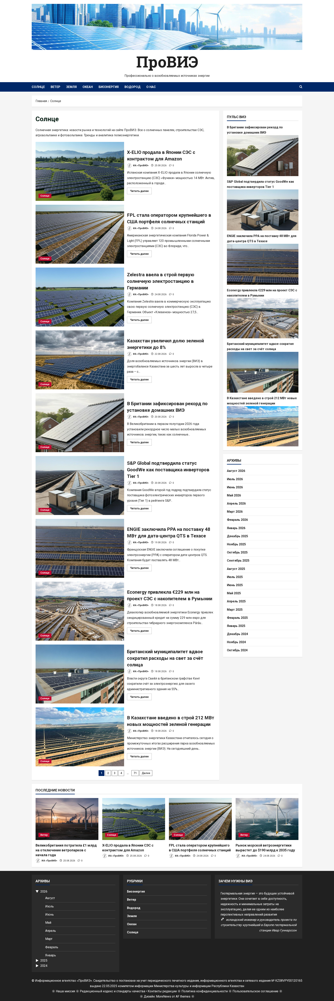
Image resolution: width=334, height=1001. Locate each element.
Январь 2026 (236, 528)
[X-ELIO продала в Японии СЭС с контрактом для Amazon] (133, 819)
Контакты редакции (162, 991)
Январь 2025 (236, 626)
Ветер (55, 87)
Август (50, 898)
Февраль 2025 (237, 617)
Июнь (49, 914)
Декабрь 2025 (237, 536)
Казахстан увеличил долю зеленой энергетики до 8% (80, 359)
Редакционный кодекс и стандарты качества (112, 991)
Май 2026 (234, 495)
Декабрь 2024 (237, 634)
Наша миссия (65, 991)
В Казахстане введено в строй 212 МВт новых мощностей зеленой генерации (80, 736)
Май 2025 (234, 593)
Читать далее (141, 191)
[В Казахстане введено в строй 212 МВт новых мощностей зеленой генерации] (262, 426)
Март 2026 (235, 511)
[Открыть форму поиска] (300, 87)
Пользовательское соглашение (255, 991)
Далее (146, 773)
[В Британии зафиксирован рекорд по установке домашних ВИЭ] (262, 155)
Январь (50, 955)
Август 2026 (236, 471)
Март (48, 939)
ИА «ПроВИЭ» (140, 165)
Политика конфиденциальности (204, 991)
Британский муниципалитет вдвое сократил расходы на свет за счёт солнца (80, 674)
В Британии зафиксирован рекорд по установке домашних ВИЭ (80, 422)
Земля (71, 87)
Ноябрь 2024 (236, 642)
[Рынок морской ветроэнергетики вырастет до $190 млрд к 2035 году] (267, 819)
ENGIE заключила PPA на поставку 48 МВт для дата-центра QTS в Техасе (80, 548)
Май (48, 922)
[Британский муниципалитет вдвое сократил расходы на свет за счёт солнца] (262, 372)
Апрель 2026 (236, 503)
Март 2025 (235, 609)
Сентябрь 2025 (238, 560)
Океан (88, 87)
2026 (43, 891)
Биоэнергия (109, 87)
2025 (43, 960)
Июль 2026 (235, 479)
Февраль (51, 947)
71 (135, 773)
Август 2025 (236, 568)
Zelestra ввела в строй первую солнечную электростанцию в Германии (80, 297)
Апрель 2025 (236, 601)
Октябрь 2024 (237, 650)
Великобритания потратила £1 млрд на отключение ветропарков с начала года (66, 850)
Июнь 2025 (235, 585)
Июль (49, 906)
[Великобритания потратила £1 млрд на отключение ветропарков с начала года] (67, 819)
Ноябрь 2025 (236, 544)
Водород (132, 87)
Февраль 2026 (237, 520)
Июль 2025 (235, 577)
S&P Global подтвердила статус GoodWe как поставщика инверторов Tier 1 (80, 485)
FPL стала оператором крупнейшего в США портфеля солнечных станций (80, 234)
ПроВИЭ (167, 61)
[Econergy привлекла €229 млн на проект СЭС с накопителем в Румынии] (262, 318)
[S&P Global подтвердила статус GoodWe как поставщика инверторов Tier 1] (262, 209)
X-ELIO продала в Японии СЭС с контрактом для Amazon (80, 171)
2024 (43, 966)
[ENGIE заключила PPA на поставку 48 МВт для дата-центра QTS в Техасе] (262, 264)
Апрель (50, 931)
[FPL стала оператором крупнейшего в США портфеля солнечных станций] (200, 819)
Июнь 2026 (235, 487)
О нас (151, 87)
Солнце (38, 87)
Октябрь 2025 (237, 552)
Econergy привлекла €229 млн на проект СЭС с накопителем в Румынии (80, 611)
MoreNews (163, 996)
